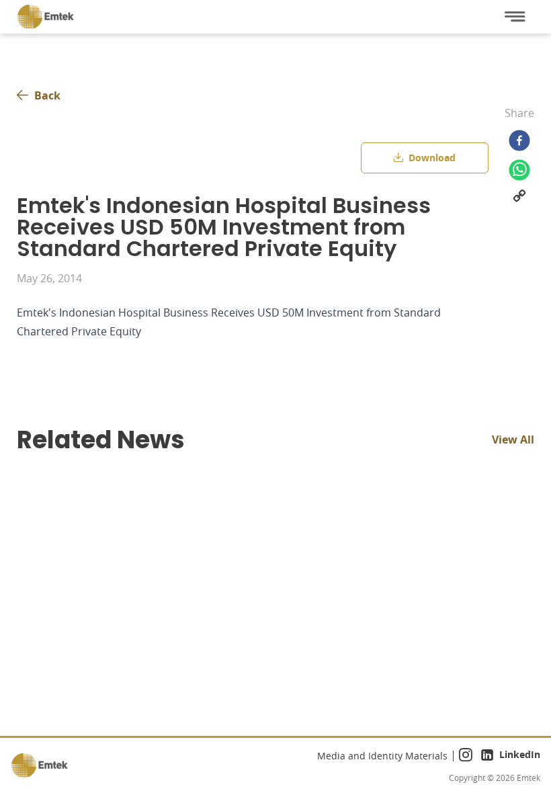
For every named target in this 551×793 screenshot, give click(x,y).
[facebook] (519, 140)
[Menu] (514, 17)
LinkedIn (519, 754)
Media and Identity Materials (382, 755)
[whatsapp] (519, 170)
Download (432, 157)
